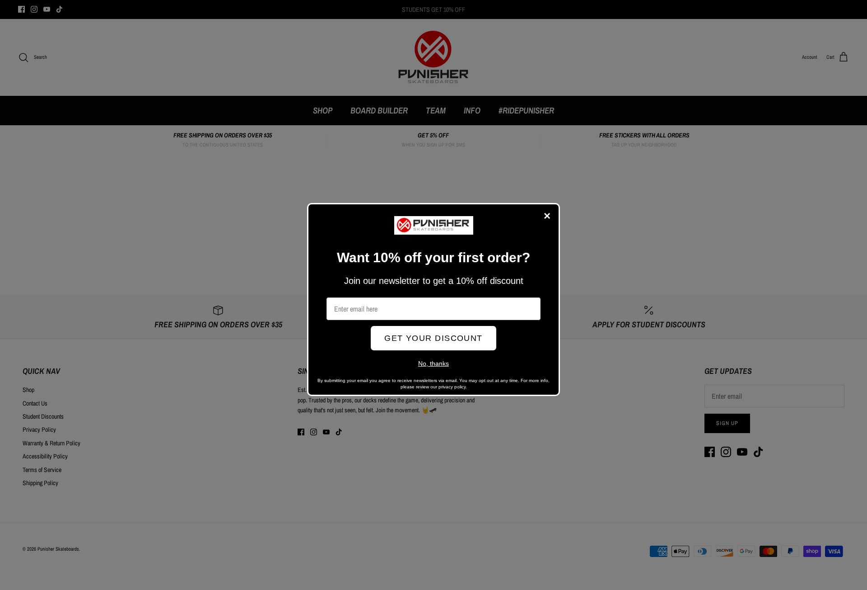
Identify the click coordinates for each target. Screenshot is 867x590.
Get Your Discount (433, 338)
